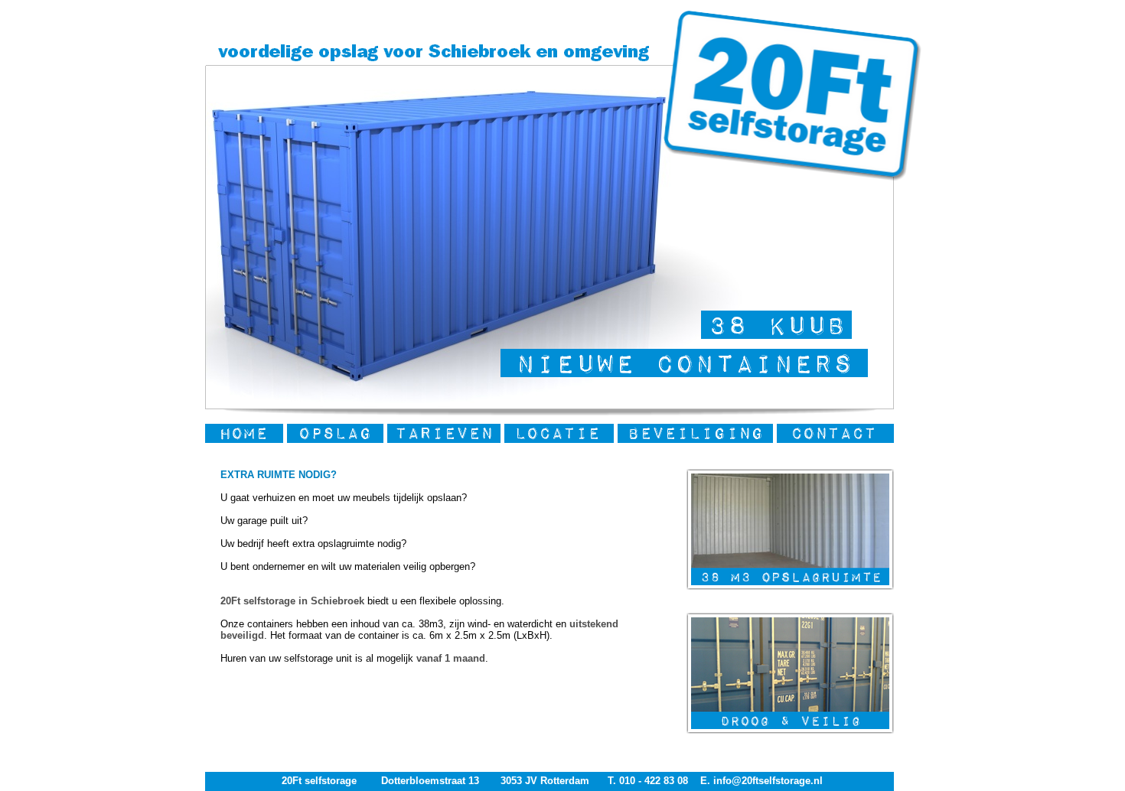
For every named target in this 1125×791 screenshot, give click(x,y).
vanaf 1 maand (450, 658)
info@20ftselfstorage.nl (766, 780)
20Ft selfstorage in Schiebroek (292, 601)
